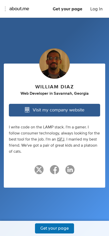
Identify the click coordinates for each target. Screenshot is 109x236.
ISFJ (60, 139)
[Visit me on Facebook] (54, 172)
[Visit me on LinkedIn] (70, 172)
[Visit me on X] (39, 172)
